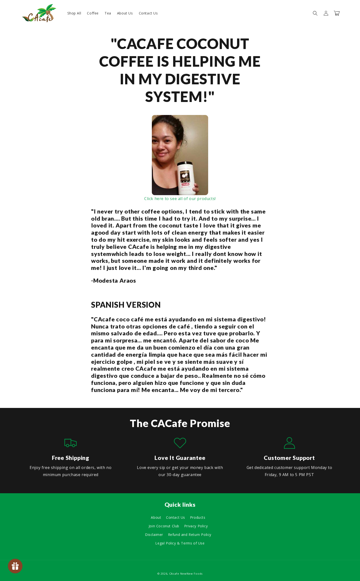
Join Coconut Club (164, 526)
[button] (315, 13)
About (156, 517)
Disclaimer (154, 534)
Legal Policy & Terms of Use (179, 543)
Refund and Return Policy (189, 534)
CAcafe (174, 573)
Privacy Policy (196, 526)
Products (197, 517)
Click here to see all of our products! (180, 198)
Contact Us (175, 517)
